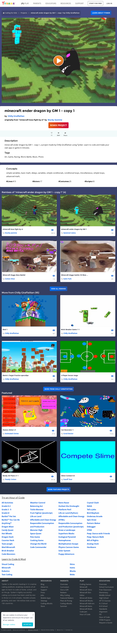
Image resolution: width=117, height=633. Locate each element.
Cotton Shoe (10, 279)
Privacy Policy (33, 630)
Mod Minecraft (8, 547)
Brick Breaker (8, 550)
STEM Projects (104, 620)
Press (43, 592)
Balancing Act (36, 506)
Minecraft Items (86, 606)
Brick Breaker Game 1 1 (70, 329)
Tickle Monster (37, 509)
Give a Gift (64, 590)
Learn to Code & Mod (14, 559)
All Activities (7, 502)
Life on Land (35, 516)
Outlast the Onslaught (68, 506)
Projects (24, 13)
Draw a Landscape (66, 530)
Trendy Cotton (10, 479)
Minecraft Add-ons (87, 603)
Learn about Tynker (101, 13)
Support (44, 590)
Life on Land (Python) (68, 513)
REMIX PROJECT (58, 125)
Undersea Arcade (94, 516)
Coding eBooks (46, 603)
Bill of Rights (92, 540)
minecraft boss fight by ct (13, 229)
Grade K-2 (6, 506)
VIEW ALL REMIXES (58, 289)
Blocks (73, 571)
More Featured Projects (58, 489)
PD (100, 614)
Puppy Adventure (66, 554)
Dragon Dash (8, 537)
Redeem (63, 592)
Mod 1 (5, 329)
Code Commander (38, 547)
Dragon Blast (8, 526)
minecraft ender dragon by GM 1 (74, 229)
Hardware (91, 547)
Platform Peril (64, 509)
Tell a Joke (91, 509)
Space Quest (35, 533)
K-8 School (103, 606)
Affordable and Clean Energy (43, 520)
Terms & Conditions (19, 630)
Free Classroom (105, 590)
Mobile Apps (46, 598)
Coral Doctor (68, 433)
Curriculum (64, 587)
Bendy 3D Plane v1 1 (11, 476)
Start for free (95, 3)
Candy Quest (7, 530)
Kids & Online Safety (47, 630)
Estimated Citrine (12, 433)
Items (72, 567)
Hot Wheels (7, 533)
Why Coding (65, 595)
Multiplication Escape (68, 544)
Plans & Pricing (66, 601)
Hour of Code (85, 614)
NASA (89, 506)
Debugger (91, 526)
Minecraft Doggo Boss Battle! (14, 275)
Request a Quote (105, 622)
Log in (109, 3)
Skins (72, 564)
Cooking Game (36, 540)
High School (104, 598)
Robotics (6, 571)
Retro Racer (63, 502)
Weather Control (37, 502)
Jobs (42, 595)
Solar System (64, 550)
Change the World (38, 544)
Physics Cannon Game (68, 547)
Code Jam (83, 611)
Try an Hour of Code (13, 497)
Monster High (36, 530)
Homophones (64, 540)
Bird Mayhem (93, 513)
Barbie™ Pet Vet (9, 516)
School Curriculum (106, 587)
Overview (64, 584)
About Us (44, 587)
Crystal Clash (93, 502)
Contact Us (68, 630)
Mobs (72, 574)
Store (43, 606)
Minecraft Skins (86, 590)
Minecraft (6, 567)
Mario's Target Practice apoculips (16, 375)
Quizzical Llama (69, 233)
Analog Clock (93, 544)
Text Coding (7, 574)
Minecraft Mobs (86, 598)
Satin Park (67, 279)
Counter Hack (8, 540)
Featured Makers (66, 598)
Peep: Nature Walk (95, 537)
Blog (42, 584)
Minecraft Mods (86, 609)
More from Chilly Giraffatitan (58, 389)
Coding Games (85, 584)
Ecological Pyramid (67, 537)
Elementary (103, 592)
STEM (89, 530)
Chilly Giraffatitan (16, 116)
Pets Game (35, 537)
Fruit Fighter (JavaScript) (41, 513)
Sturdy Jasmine (55, 120)
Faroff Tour (67, 479)
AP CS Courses (104, 601)
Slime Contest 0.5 (68, 476)
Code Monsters (8, 554)
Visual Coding (8, 564)
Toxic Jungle (7, 544)
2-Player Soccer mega (69, 375)
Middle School (104, 595)
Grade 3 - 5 (6, 509)
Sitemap (44, 601)
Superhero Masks (66, 533)
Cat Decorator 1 (67, 430)
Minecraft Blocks (86, 601)
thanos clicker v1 (9, 430)
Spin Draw (91, 520)
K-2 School (103, 603)
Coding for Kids (11, 13)
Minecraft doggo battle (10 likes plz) (75, 275)
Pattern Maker (93, 523)
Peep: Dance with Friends (98, 533)
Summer (63, 606)
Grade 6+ (6, 513)
